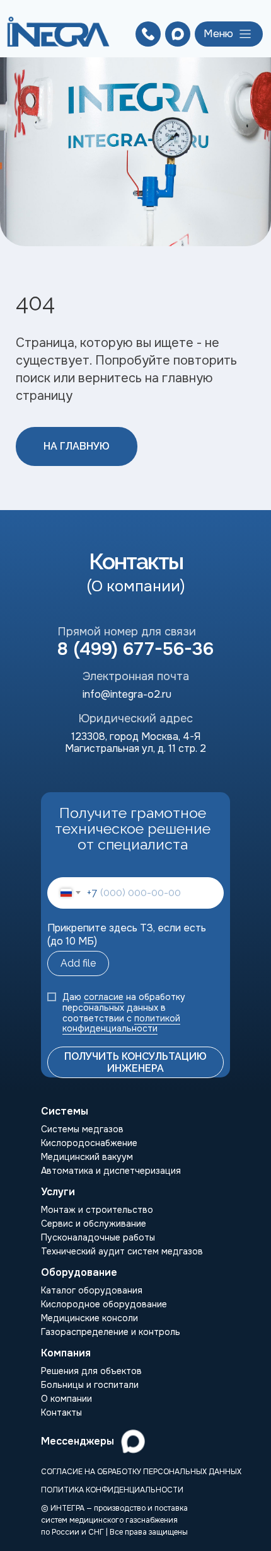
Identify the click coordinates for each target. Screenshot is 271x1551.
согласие (104, 997)
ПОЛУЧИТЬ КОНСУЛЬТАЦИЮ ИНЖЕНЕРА (135, 1062)
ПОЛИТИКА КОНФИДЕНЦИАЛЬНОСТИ (112, 1490)
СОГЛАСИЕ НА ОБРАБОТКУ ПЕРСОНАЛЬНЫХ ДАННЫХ (141, 1472)
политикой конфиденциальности (121, 1024)
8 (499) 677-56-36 (135, 649)
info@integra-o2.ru (127, 694)
